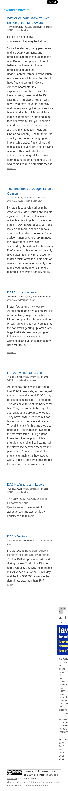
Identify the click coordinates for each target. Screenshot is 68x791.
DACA (10, 30)
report (21, 507)
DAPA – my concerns (22, 292)
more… (11, 168)
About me (62, 610)
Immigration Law (21, 30)
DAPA (16, 201)
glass (61, 675)
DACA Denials (17, 536)
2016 (61, 746)
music (62, 716)
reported (44, 554)
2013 (61, 756)
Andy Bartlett (33, 27)
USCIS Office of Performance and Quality (27, 503)
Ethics (22, 201)
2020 (61, 743)
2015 (61, 749)
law (31, 380)
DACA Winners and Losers (25, 484)
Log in (61, 621)
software (63, 719)
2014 (61, 752)
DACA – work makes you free (27, 373)
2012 (61, 759)
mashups (63, 713)
